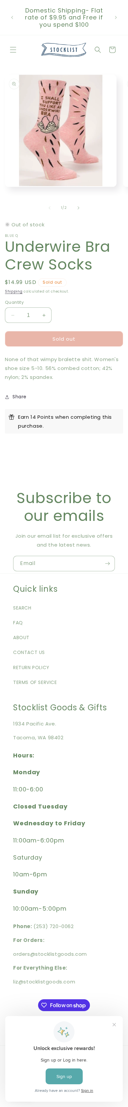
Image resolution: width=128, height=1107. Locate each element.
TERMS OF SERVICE (35, 682)
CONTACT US (29, 652)
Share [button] (19, 396)
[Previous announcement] (12, 17)
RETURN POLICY (31, 667)
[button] (13, 50)
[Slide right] (78, 208)
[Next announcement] (116, 17)
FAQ (18, 622)
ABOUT (21, 637)
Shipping (14, 291)
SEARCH (22, 608)
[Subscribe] (107, 563)
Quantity (14, 302)
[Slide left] (49, 208)
